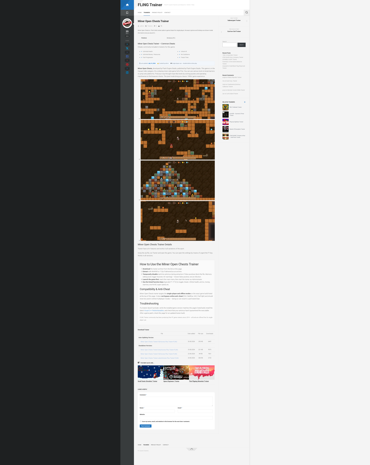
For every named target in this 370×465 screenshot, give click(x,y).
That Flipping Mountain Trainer (199, 381)
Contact (167, 12)
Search (224, 41)
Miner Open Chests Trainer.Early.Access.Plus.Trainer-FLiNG (159, 350)
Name (142, 408)
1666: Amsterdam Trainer (230, 55)
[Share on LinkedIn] (127, 70)
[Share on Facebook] (127, 54)
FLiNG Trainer (150, 4)
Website (142, 414)
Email (180, 408)
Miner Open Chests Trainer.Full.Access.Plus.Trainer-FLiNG (159, 342)
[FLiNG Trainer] (127, 5)
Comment (143, 395)
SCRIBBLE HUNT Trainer (229, 59)
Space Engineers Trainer (171, 381)
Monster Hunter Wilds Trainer (236, 90)
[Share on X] (127, 46)
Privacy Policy (157, 12)
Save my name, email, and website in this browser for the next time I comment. (166, 421)
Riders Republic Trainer (234, 77)
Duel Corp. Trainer (232, 81)
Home (140, 12)
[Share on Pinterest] (127, 62)
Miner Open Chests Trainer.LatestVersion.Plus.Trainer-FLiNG (160, 358)
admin (142, 26)
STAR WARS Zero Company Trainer (232, 57)
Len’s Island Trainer (232, 93)
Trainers (147, 12)
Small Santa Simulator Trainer (147, 381)
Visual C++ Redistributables (154, 310)
